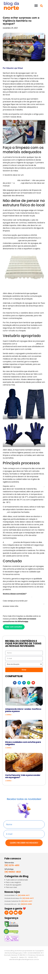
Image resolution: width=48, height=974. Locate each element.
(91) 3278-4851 (11, 865)
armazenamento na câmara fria (30, 486)
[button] (36, 5)
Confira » (8, 715)
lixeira (17, 183)
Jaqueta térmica (13, 417)
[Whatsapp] (20, 913)
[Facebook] (11, 913)
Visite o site (10, 611)
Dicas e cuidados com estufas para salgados (23, 743)
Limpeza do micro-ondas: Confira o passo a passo (23, 710)
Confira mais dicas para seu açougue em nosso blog (23, 595)
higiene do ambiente (26, 343)
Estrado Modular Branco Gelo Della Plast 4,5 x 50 (24, 289)
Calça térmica (35, 417)
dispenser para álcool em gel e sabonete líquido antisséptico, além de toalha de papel (24, 178)
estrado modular (10, 240)
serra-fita (8, 542)
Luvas (24, 444)
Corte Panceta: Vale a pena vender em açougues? (22, 776)
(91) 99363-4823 (12, 871)
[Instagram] (6, 913)
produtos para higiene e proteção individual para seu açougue (23, 602)
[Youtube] (16, 913)
